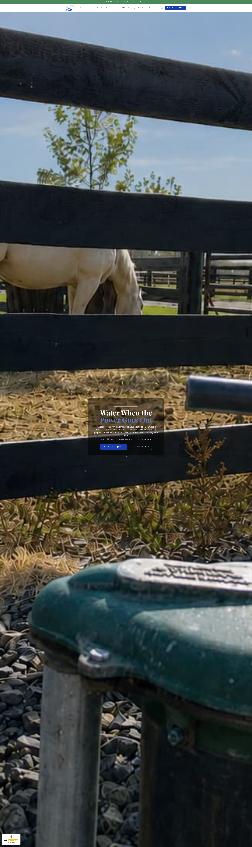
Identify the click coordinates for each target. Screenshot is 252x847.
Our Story (91, 8)
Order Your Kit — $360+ (112, 447)
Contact (151, 8)
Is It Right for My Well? (140, 447)
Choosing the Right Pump (137, 8)
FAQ (123, 8)
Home (82, 8)
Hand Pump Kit (102, 8)
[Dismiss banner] (249, 2)
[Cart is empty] (162, 8)
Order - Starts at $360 (174, 8)
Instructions (115, 8)
